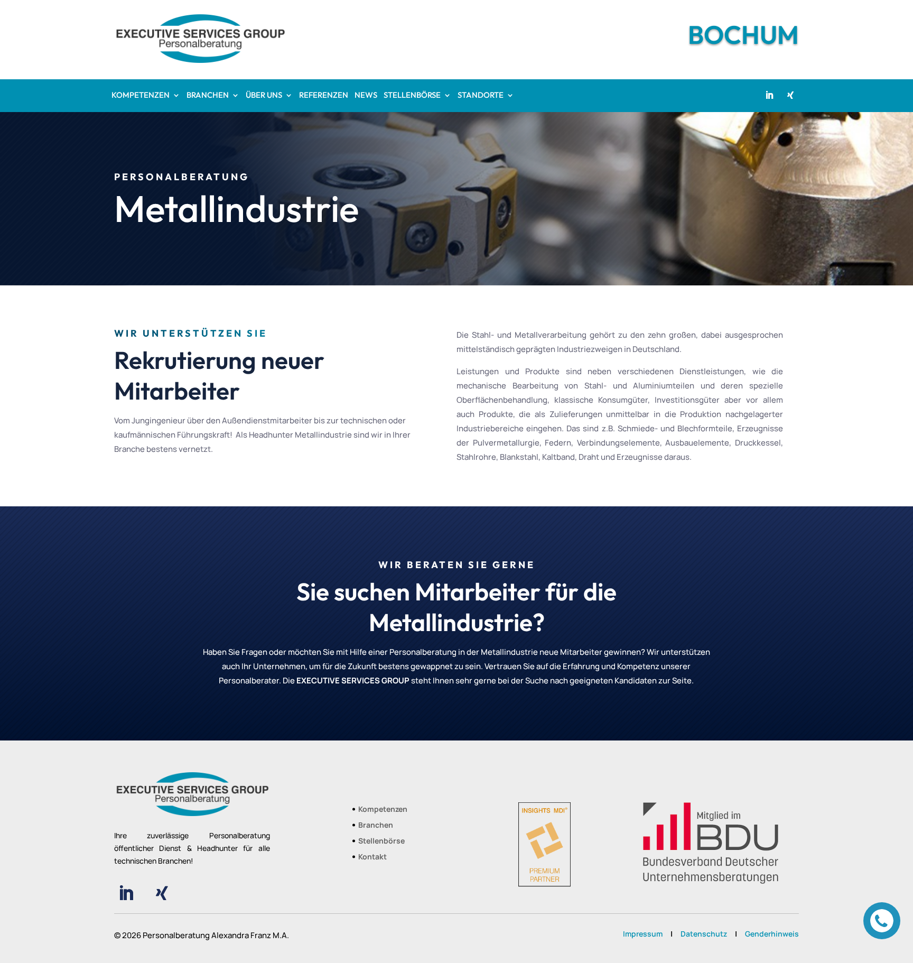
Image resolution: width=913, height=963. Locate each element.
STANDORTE (481, 95)
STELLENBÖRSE (412, 95)
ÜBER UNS (264, 95)
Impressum (643, 934)
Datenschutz (704, 934)
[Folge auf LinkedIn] (769, 95)
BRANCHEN (208, 95)
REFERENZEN (323, 95)
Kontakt (372, 857)
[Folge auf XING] (790, 95)
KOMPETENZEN (140, 95)
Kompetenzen (382, 809)
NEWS (366, 95)
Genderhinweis (772, 934)
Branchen (375, 825)
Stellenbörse (381, 841)
